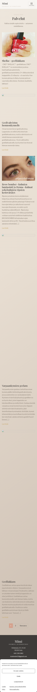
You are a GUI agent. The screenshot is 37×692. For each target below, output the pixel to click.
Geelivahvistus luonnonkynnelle (11, 124)
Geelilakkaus (8, 581)
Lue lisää (5, 88)
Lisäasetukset (18, 682)
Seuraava (23, 626)
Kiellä (18, 676)
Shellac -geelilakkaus (13, 60)
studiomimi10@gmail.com (18, 656)
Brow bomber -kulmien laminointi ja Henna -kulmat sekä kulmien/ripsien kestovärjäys (17, 188)
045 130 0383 (18, 653)
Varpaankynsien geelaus (15, 385)
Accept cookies (18, 671)
